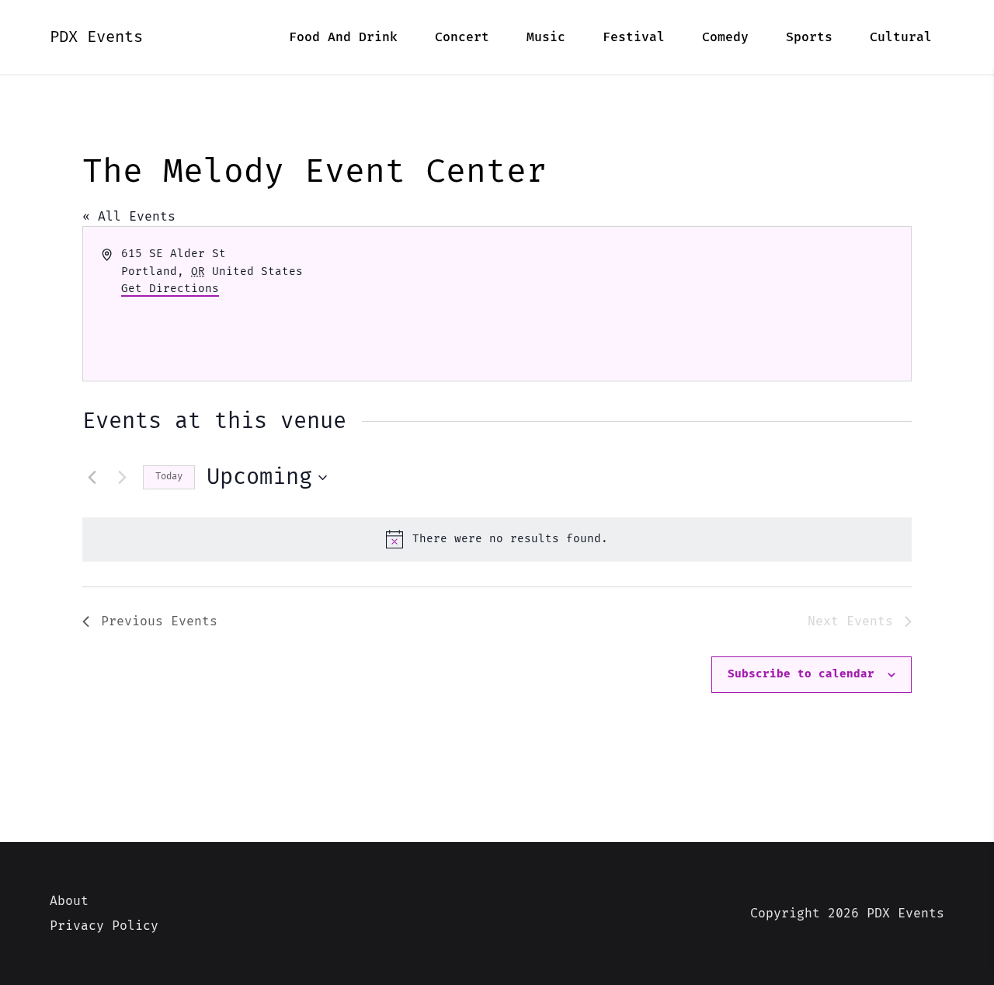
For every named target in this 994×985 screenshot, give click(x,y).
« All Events (129, 216)
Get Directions (170, 288)
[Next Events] (122, 477)
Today (168, 476)
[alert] (497, 539)
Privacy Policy (104, 926)
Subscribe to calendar (801, 673)
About (69, 901)
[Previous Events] (91, 477)
